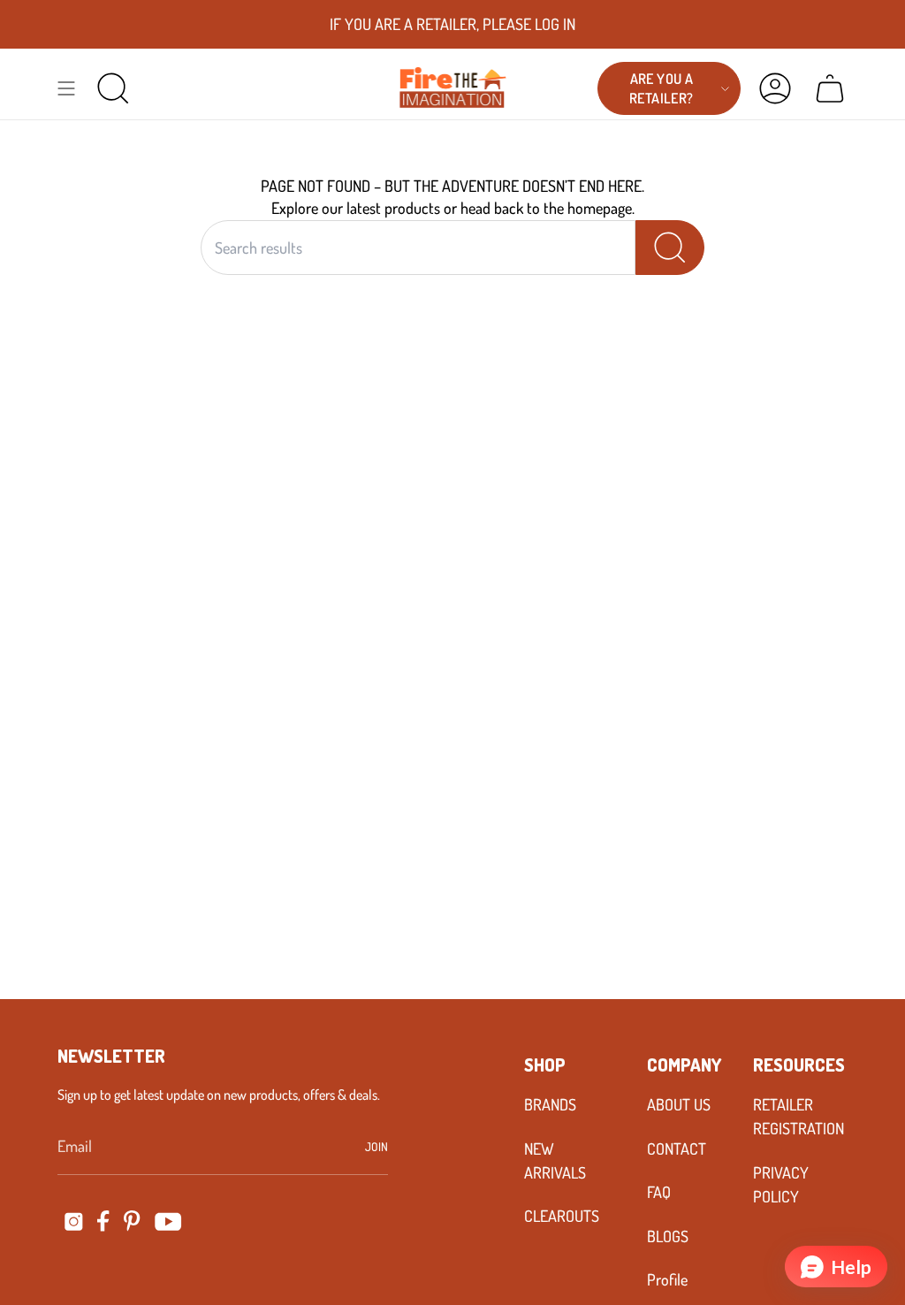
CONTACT (676, 1148)
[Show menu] (66, 88)
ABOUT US (679, 1104)
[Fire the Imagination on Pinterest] (132, 1221)
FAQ (659, 1192)
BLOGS (667, 1236)
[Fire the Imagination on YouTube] (168, 1221)
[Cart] (829, 88)
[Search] (669, 247)
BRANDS (550, 1104)
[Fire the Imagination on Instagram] (74, 1221)
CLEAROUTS (561, 1215)
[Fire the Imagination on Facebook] (103, 1221)
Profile (667, 1279)
